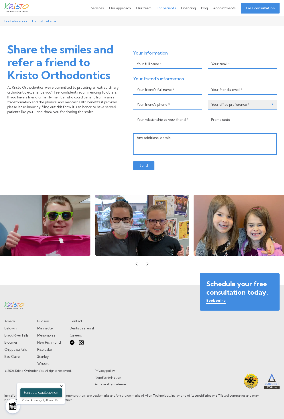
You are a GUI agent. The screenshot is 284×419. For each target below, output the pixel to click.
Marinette (45, 328)
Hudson (43, 321)
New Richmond (49, 342)
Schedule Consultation (41, 392)
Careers (76, 335)
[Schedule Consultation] (13, 406)
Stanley (43, 356)
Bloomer (10, 342)
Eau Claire (12, 356)
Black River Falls (16, 335)
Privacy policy (105, 371)
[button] (136, 263)
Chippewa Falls (15, 349)
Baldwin (10, 328)
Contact (76, 321)
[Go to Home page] (16, 8)
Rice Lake (44, 349)
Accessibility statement (112, 384)
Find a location (15, 21)
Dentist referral (44, 21)
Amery (9, 321)
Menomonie (46, 335)
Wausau (43, 364)
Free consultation (260, 8)
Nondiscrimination (108, 378)
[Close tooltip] (61, 386)
